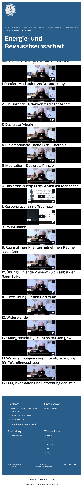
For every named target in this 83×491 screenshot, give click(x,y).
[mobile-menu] (71, 9)
